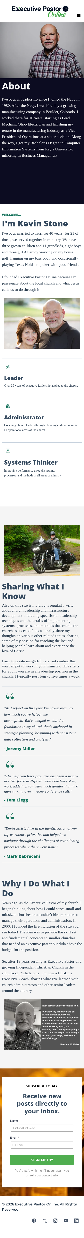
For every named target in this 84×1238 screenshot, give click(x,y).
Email (14, 1137)
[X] (44, 1220)
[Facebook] (34, 1220)
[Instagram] (55, 1220)
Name (14, 1120)
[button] (78, 15)
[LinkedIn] (76, 1220)
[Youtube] (66, 1220)
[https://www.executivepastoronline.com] (41, 11)
